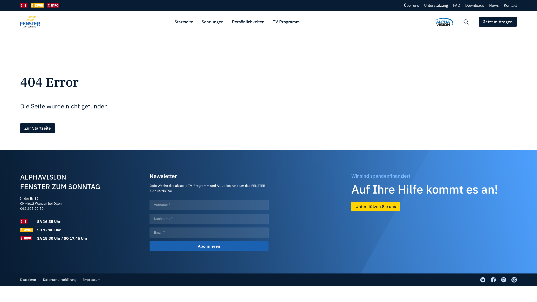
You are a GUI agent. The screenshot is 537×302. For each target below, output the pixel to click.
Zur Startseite (37, 128)
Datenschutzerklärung (59, 279)
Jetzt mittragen (498, 22)
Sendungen (213, 22)
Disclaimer (28, 279)
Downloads (474, 5)
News (494, 5)
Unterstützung (436, 5)
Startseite (184, 22)
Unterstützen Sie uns (376, 206)
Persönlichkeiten (248, 22)
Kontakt (510, 5)
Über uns (411, 5)
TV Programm (286, 22)
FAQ (456, 5)
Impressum (91, 279)
